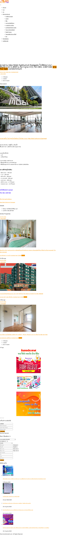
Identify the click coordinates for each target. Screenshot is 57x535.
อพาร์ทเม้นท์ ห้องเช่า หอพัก (11, 27)
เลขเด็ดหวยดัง (5, 41)
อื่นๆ (6, 36)
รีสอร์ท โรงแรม (9, 32)
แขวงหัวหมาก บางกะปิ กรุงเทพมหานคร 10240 (10, 255)
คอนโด (7, 18)
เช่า (3, 12)
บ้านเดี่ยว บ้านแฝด (9, 16)
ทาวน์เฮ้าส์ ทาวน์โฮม (10, 25)
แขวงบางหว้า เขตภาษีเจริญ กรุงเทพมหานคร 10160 (11, 297)
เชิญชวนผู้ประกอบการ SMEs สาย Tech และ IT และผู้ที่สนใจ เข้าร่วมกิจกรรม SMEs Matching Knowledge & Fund (24, 478)
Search (2, 460)
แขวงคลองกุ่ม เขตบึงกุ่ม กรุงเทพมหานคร (9, 338)
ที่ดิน (6, 21)
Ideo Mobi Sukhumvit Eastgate (7, 202)
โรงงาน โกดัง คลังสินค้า (10, 30)
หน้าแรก (4, 7)
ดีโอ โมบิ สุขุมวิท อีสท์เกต (6, 199)
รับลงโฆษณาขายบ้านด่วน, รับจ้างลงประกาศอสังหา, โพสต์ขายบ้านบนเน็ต (17, 503)
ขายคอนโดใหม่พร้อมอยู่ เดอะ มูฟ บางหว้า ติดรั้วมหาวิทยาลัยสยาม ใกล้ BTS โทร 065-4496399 (21, 293)
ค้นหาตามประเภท (6, 14)
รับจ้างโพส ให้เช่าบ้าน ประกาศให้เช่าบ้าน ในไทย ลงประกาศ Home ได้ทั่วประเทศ (18, 510)
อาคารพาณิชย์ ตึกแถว (10, 23)
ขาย (3, 9)
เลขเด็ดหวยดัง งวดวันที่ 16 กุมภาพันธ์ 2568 (11, 496)
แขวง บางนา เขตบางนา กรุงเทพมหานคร (9, 72)
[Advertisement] (28, 53)
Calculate (2, 431)
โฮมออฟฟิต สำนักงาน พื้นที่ (11, 34)
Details (23, 255)
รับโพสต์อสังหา (6, 38)
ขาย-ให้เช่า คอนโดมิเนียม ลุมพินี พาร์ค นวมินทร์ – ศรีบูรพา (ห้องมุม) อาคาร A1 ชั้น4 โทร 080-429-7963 (23, 334)
